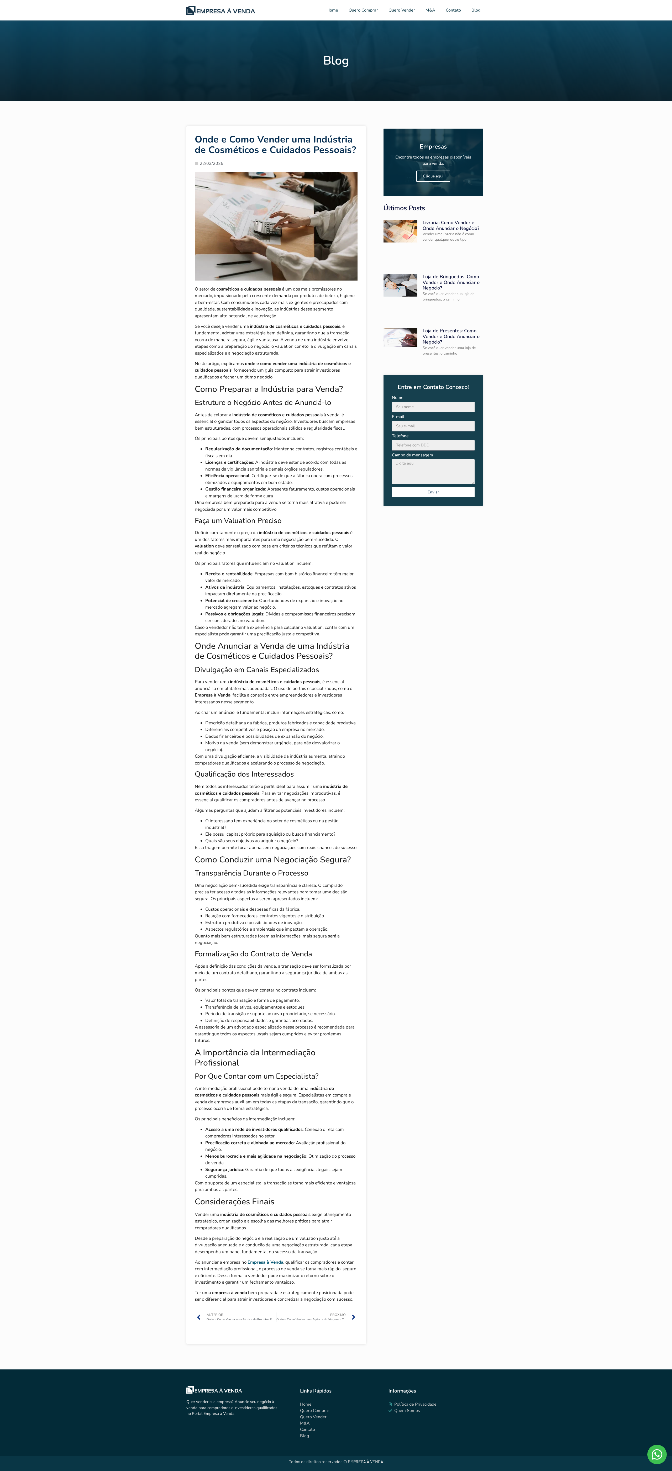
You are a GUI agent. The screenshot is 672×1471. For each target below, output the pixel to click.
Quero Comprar (363, 10)
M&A (430, 10)
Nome (397, 398)
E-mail (398, 417)
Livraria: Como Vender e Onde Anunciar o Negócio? (451, 225)
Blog (475, 10)
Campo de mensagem (412, 455)
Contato (453, 10)
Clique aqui (433, 176)
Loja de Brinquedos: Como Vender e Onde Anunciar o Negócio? (451, 282)
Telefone (400, 436)
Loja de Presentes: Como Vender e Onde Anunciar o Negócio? (451, 336)
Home (332, 10)
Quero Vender (401, 10)
